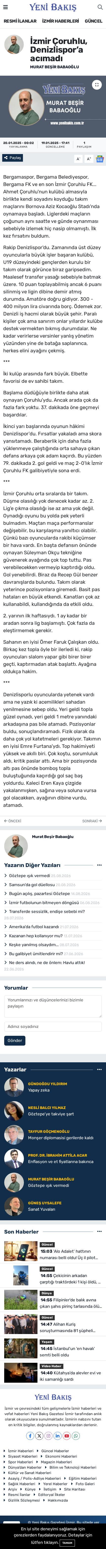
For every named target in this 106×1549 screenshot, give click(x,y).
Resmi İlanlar (19, 1494)
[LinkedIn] (57, 1436)
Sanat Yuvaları (41, 1209)
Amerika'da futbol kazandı (34, 926)
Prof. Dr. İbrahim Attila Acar (57, 1155)
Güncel (47, 1244)
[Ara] (100, 7)
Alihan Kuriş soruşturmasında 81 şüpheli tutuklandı (66, 1328)
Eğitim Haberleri (83, 1478)
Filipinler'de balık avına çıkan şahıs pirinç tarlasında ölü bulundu (69, 1303)
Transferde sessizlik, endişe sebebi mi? (47, 911)
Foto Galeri (85, 1484)
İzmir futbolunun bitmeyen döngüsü (44, 902)
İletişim (50, 1489)
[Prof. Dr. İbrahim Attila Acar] (14, 1158)
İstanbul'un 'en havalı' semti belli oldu (67, 1351)
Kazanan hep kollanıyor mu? (36, 935)
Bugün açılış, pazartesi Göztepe (40, 893)
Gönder (15, 1040)
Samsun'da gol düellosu (32, 884)
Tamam (67, 1543)
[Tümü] (99, 1069)
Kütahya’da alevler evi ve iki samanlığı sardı (70, 1376)
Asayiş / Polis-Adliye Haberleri (34, 1478)
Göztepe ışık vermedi (30, 875)
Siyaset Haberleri (22, 1456)
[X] (39, 1436)
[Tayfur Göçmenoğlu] (14, 1134)
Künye (30, 1489)
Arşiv (12, 1489)
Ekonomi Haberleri (61, 1456)
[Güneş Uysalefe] (14, 1205)
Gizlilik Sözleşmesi (24, 1500)
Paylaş (15, 158)
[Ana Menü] (5, 7)
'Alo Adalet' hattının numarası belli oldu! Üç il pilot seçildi (67, 1255)
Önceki (14, 821)
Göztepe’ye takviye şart (51, 1113)
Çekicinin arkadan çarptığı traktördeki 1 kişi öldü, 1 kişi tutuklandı (70, 1279)
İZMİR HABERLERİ (60, 21)
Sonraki (90, 821)
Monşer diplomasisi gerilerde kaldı (60, 1137)
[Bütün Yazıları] (99, 865)
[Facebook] (30, 1436)
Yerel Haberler (55, 1484)
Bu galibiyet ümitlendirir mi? (36, 953)
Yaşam (47, 1342)
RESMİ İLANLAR (20, 21)
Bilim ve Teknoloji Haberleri (73, 1467)
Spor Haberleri (20, 1462)
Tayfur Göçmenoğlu (49, 1131)
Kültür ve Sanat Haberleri (29, 1473)
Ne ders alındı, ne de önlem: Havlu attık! (47, 962)
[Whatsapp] (76, 1436)
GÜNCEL (93, 21)
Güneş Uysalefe (45, 1203)
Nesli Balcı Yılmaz (47, 1108)
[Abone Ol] (100, 158)
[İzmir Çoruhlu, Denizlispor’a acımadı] (53, 107)
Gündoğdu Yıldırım (47, 1084)
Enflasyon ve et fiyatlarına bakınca (60, 1161)
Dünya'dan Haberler (25, 1467)
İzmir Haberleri (21, 1451)
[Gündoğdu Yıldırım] (14, 1086)
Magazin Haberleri (56, 1462)
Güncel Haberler (55, 1451)
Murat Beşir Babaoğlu (54, 67)
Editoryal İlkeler (51, 1494)
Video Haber (51, 1366)
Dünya (47, 1293)
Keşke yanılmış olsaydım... (34, 944)
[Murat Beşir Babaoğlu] (14, 44)
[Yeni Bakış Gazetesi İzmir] (52, 6)
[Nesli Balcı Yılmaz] (14, 1110)
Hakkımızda (58, 1500)
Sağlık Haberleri (21, 1484)
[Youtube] (67, 1436)
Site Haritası (74, 1489)
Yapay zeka (39, 1090)
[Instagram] (48, 1436)
